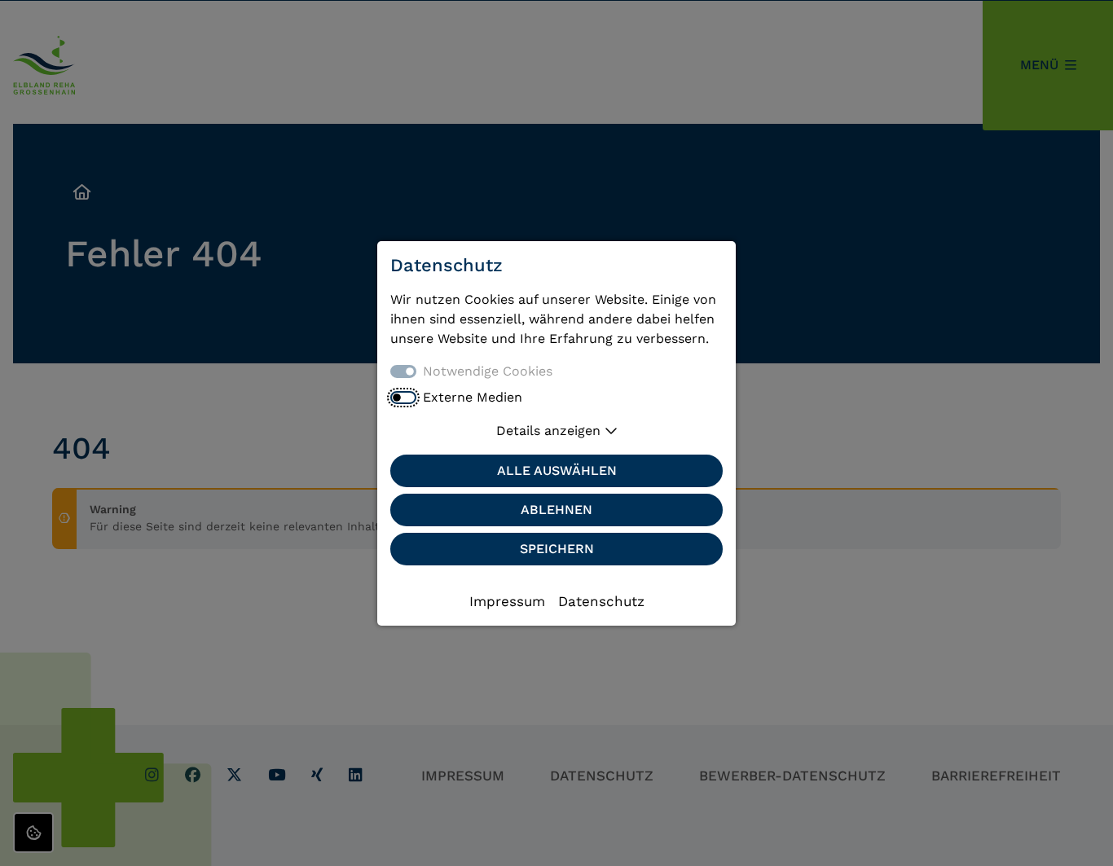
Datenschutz (601, 601)
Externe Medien (472, 397)
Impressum (507, 601)
